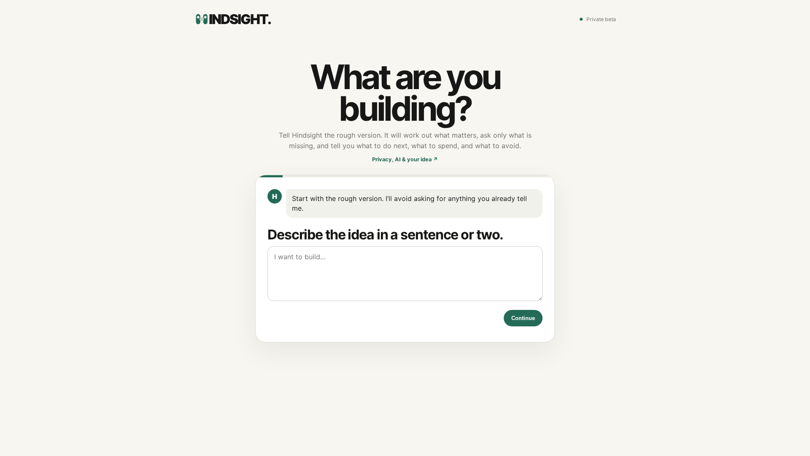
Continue (523, 318)
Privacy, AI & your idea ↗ (405, 159)
